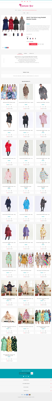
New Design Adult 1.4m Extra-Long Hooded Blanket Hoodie (9, 355)
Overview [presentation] (20, 53)
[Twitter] (23, 376)
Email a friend (43, 44)
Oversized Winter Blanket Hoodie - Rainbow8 (43, 187)
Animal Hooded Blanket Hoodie (26, 270)
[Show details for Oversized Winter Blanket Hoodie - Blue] (26, 204)
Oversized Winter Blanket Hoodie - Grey (43, 214)
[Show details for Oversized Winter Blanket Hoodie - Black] (26, 120)
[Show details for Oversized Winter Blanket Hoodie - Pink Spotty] (9, 176)
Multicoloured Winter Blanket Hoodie (9, 102)
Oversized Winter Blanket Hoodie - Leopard (26, 102)
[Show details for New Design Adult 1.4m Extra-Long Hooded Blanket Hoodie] (9, 344)
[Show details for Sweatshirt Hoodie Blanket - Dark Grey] (43, 92)
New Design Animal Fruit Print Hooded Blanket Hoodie (43, 327)
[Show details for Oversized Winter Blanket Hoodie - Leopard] (26, 92)
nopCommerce (28, 398)
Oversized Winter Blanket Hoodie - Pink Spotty (9, 187)
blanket (18, 75)
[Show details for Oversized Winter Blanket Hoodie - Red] (9, 148)
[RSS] (28, 376)
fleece (14, 75)
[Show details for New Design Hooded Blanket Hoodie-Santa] (26, 316)
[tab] (20, 53)
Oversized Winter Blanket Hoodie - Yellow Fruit (43, 243)
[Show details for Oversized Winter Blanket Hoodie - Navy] (9, 204)
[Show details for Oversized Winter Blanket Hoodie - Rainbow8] (43, 176)
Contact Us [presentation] (31, 53)
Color (27, 36)
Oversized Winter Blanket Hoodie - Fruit (8, 270)
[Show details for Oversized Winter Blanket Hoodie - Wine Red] (9, 232)
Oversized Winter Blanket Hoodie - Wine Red (9, 243)
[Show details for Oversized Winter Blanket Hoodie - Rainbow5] (26, 176)
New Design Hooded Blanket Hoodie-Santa (26, 326)
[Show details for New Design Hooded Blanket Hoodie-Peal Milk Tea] (9, 316)
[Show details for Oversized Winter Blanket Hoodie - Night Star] (43, 148)
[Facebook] (26, 376)
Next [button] (24, 34)
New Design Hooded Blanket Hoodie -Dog (26, 298)
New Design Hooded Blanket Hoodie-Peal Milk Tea (9, 327)
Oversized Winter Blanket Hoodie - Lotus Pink (43, 131)
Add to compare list (41, 44)
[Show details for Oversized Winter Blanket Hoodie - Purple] (26, 232)
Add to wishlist (39, 44)
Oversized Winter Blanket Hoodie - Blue (26, 214)
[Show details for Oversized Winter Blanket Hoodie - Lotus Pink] (43, 120)
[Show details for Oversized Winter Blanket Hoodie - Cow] (26, 148)
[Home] (15, 10)
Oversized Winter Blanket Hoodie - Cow (26, 158)
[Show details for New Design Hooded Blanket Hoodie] (43, 260)
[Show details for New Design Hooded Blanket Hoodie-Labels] (43, 288)
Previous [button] (2, 34)
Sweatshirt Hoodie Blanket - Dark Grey (43, 102)
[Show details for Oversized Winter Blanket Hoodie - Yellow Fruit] (43, 232)
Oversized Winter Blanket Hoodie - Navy (9, 214)
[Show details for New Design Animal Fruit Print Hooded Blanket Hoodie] (43, 316)
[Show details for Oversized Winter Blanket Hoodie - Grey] (43, 204)
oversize (35, 75)
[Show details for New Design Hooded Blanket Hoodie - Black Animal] (9, 288)
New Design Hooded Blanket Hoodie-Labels (43, 299)
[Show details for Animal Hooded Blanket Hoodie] (26, 260)
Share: (3, 47)
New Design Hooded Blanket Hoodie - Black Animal (9, 299)
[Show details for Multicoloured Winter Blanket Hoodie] (9, 92)
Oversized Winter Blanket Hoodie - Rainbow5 (26, 187)
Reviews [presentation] (25, 53)
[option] (5, 34)
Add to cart (33, 44)
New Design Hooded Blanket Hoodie (43, 270)
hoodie (23, 75)
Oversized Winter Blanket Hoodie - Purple (26, 242)
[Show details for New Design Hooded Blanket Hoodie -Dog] (26, 288)
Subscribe (32, 373)
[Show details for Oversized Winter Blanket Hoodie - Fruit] (9, 260)
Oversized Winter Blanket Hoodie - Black (26, 130)
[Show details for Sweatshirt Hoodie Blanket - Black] (9, 120)
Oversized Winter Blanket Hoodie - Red (9, 158)
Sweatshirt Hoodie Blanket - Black (9, 130)
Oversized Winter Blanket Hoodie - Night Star (43, 159)
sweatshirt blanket (29, 75)
